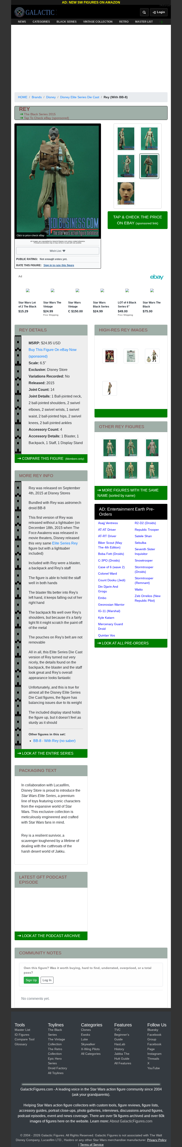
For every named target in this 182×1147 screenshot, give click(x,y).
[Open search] (144, 12)
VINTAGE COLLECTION (98, 21)
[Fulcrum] (165, 6)
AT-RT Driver (107, 536)
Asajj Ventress (108, 523)
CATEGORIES (41, 21)
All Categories (91, 1053)
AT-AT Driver (107, 529)
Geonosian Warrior (111, 604)
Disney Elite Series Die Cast (79, 97)
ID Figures (22, 1034)
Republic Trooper (147, 529)
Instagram (154, 1053)
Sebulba (140, 542)
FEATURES (166, 21)
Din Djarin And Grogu (108, 589)
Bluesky (152, 1030)
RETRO (124, 21)
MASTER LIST (144, 21)
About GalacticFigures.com (131, 1121)
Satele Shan (143, 536)
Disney (51, 97)
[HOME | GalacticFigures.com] (35, 12)
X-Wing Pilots (90, 1049)
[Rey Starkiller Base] (109, 447)
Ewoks (85, 1034)
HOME (22, 97)
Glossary (21, 1044)
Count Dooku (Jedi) (111, 580)
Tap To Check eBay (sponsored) (46, 118)
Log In (47, 980)
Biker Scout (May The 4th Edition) (110, 545)
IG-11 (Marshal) (109, 611)
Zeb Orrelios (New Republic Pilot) (147, 598)
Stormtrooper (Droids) (144, 569)
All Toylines (55, 1073)
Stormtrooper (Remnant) (144, 580)
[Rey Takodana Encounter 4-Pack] (152, 470)
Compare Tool (24, 1039)
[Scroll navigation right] (162, 22)
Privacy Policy (156, 1140)
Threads (153, 1058)
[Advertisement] (91, 58)
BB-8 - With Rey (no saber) (54, 741)
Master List (22, 1030)
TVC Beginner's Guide (121, 1034)
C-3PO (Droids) (109, 560)
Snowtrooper (144, 560)
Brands (37, 97)
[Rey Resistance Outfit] (131, 470)
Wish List (64, 250)
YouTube (153, 1068)
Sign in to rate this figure (59, 265)
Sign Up (31, 980)
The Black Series (36, 114)
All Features (122, 1063)
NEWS (22, 21)
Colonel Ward (107, 573)
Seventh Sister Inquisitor (145, 551)
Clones (86, 1030)
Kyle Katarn (106, 617)
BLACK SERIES (67, 21)
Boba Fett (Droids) (111, 554)
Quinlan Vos (106, 635)
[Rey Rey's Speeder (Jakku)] (131, 447)
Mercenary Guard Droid (110, 626)
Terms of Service (92, 1144)
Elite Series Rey (65, 543)
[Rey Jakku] (109, 470)
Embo (102, 598)
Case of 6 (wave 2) (111, 567)
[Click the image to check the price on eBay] (57, 181)
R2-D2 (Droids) (145, 523)
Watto (139, 589)
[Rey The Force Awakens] (152, 447)
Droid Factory (57, 1068)
